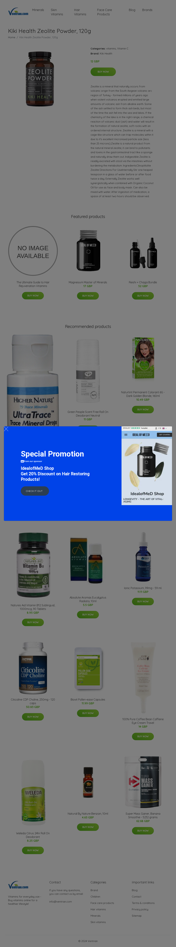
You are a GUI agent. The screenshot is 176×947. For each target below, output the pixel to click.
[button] (35, 491)
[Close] (6, 428)
